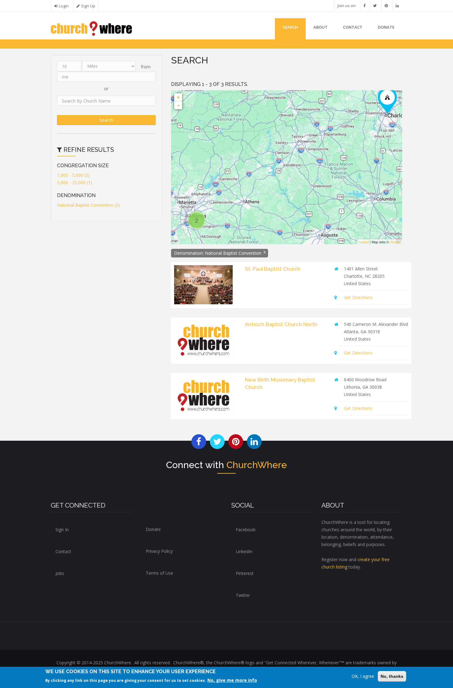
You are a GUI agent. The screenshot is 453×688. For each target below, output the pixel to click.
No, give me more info (232, 680)
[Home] (91, 28)
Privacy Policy (159, 551)
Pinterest (245, 573)
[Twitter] (375, 5)
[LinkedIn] (397, 5)
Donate (153, 529)
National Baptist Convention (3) (88, 205)
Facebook (245, 529)
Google (395, 241)
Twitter (243, 595)
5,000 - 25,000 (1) (74, 182)
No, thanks (392, 676)
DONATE (386, 27)
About (320, 27)
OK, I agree (363, 676)
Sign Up (88, 6)
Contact (352, 27)
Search (290, 27)
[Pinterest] (386, 5)
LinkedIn (244, 551)
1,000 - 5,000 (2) (73, 175)
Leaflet (364, 241)
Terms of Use (159, 573)
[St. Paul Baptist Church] (387, 101)
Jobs (59, 573)
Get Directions (358, 297)
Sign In (62, 529)
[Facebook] (364, 5)
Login (64, 6)
